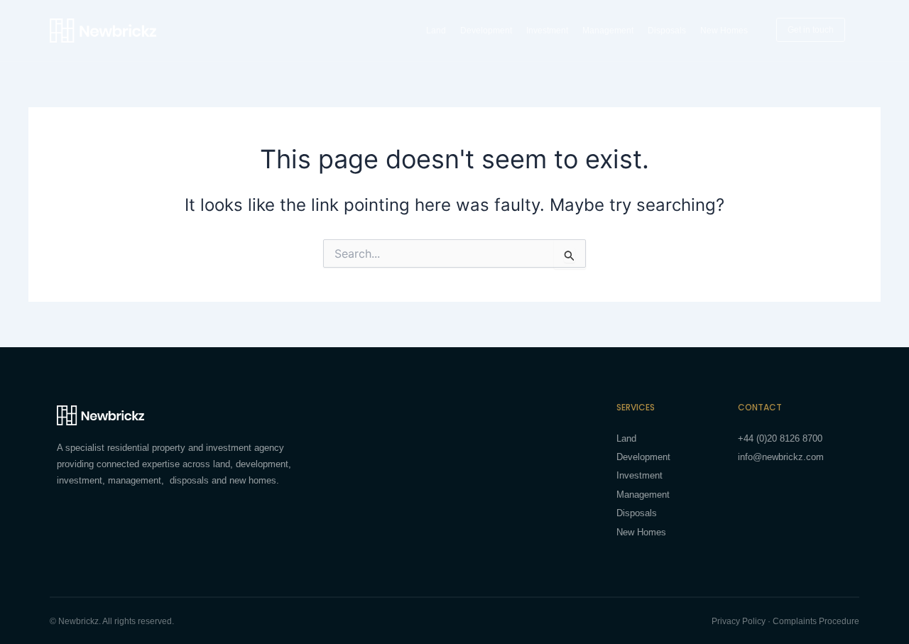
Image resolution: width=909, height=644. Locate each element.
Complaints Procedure (816, 621)
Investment (547, 31)
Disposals (667, 31)
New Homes (724, 31)
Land (436, 31)
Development (486, 31)
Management (607, 31)
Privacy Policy (739, 621)
